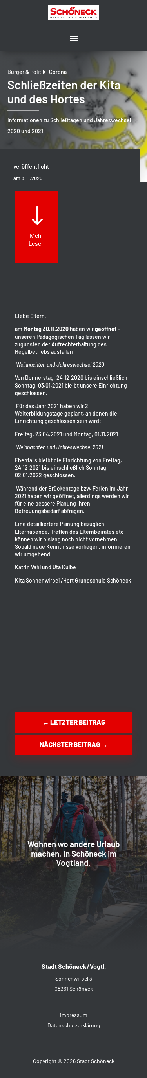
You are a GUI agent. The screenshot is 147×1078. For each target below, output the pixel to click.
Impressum (73, 1015)
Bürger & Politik (26, 71)
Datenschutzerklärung (73, 1025)
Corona (58, 71)
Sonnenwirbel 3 (73, 978)
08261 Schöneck (73, 988)
